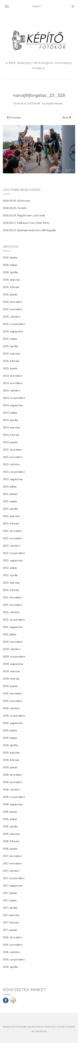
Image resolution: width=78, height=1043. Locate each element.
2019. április (10, 745)
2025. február (11, 361)
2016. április (10, 967)
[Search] (72, 6)
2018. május (10, 819)
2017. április (10, 907)
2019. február (11, 760)
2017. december (12, 856)
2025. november (13, 309)
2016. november (13, 944)
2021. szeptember (14, 619)
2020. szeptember (14, 656)
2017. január (10, 930)
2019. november (13, 701)
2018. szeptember (14, 797)
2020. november (13, 641)
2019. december (12, 693)
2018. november (13, 782)
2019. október (11, 708)
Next (65, 117)
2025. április (10, 346)
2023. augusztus (13, 479)
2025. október (11, 316)
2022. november (13, 538)
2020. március (11, 671)
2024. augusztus (13, 405)
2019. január (10, 767)
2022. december (12, 531)
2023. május (10, 501)
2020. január (10, 686)
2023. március (11, 516)
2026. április (10, 272)
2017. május (10, 900)
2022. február (11, 590)
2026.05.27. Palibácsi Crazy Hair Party (26, 223)
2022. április (10, 575)
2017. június (10, 893)
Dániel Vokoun (54, 103)
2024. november (13, 383)
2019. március (11, 752)
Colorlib (60, 1026)
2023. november (13, 457)
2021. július (9, 634)
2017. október (11, 870)
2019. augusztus (13, 723)
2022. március (11, 582)
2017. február (11, 922)
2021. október (11, 612)
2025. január (10, 368)
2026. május (10, 265)
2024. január (10, 442)
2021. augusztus (13, 627)
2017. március (11, 915)
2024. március (11, 427)
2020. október (12, 649)
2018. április (10, 826)
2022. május (10, 568)
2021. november (12, 604)
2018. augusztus (13, 804)
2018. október (11, 789)
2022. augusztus (13, 560)
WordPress (41, 1031)
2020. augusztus (13, 664)
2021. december (12, 597)
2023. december (12, 449)
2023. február (11, 523)
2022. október (11, 545)
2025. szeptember (14, 324)
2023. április (10, 508)
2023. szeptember (14, 471)
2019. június (10, 730)
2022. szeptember (14, 553)
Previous (15, 117)
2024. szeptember (14, 398)
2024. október (11, 390)
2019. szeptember (14, 715)
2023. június (10, 494)
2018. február (11, 841)
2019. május (10, 737)
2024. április (10, 420)
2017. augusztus (12, 885)
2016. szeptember (14, 959)
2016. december (12, 937)
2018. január (10, 848)
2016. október (11, 952)
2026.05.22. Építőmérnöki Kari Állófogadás (29, 230)
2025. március (11, 353)
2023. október (11, 464)
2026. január (10, 294)
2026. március (11, 279)
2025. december (13, 302)
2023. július (9, 486)
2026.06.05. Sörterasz (16, 200)
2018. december (12, 774)
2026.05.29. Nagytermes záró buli (24, 215)
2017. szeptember (14, 878)
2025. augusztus (13, 331)
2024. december (13, 375)
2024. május (10, 412)
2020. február (11, 678)
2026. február (11, 287)
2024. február (11, 435)
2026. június (10, 257)
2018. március (11, 834)
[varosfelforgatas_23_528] (39, 149)
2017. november (12, 863)
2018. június (10, 811)
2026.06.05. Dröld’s (15, 208)
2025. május (10, 338)
